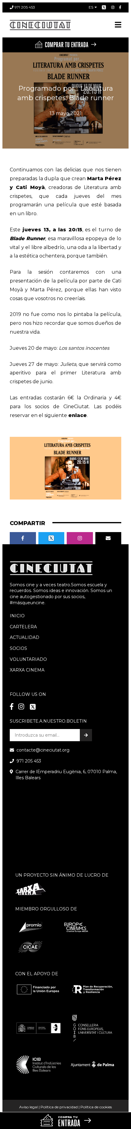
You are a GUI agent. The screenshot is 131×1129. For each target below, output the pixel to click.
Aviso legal (28, 1107)
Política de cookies (96, 1107)
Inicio (17, 616)
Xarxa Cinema (27, 670)
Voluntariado (28, 659)
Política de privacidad (59, 1107)
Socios (18, 648)
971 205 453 (25, 7)
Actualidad (24, 637)
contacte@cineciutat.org (42, 750)
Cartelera (23, 626)
